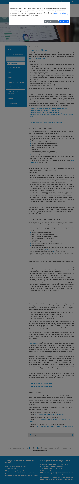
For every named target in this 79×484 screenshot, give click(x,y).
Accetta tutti (64, 22)
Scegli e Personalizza (51, 22)
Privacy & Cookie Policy (61, 14)
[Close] (68, 4)
